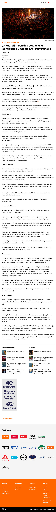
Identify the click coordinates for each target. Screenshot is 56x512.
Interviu (3, 486)
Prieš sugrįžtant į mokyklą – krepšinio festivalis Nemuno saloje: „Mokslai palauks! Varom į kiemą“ (43, 371)
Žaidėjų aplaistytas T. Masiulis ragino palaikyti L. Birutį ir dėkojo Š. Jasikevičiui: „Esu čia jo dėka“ (16, 371)
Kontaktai (45, 487)
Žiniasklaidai (45, 502)
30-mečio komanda (47, 500)
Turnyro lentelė (18, 486)
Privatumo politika (5, 493)
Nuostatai (45, 495)
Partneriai (45, 493)
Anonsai (3, 487)
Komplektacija (5, 491)
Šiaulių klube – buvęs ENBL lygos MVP (43, 351)
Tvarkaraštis (18, 487)
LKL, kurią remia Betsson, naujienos (10, 42)
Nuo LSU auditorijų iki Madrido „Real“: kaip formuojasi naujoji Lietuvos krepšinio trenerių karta (43, 359)
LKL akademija (32, 489)
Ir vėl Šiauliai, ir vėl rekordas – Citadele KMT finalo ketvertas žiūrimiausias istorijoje (16, 365)
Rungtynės (4, 489)
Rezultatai (17, 489)
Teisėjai (44, 489)
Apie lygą (45, 486)
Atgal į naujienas (8, 418)
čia (38, 101)
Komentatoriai (46, 491)
